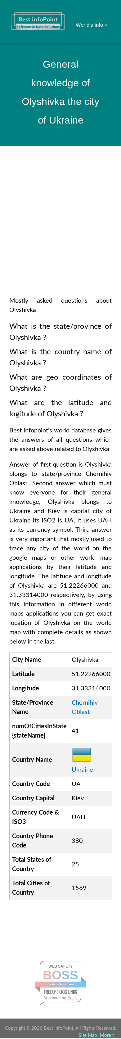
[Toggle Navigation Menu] (104, 13)
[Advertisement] (60, 229)
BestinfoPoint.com (60, 984)
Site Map (88, 1035)
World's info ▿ (91, 25)
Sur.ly (72, 998)
